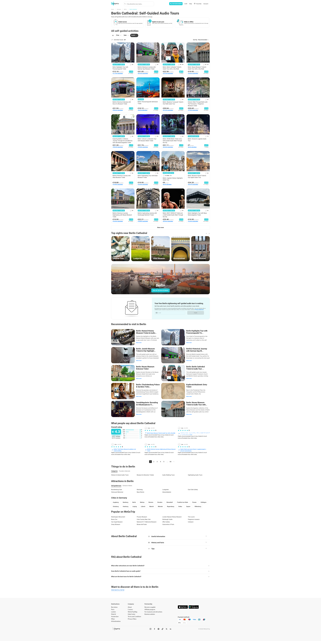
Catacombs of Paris (168, 524)
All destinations (116, 621)
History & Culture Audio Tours (119, 475)
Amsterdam (115, 616)
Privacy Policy (132, 619)
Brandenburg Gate (116, 489)
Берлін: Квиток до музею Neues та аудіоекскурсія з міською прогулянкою (193, 450)
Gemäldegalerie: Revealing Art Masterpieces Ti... (147, 403)
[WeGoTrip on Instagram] (150, 629)
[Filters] (113, 35)
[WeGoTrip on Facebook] (154, 629)
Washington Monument (118, 517)
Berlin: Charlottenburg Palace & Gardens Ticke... (148, 386)
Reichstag (140, 489)
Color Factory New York (143, 519)
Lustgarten (165, 489)
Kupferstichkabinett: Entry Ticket (196, 386)
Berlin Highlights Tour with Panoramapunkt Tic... (196, 332)
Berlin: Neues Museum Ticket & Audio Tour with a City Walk (161, 433)
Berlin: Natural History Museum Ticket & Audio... (146, 332)
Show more (139, 342)
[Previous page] (147, 461)
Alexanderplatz (166, 492)
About (130, 607)
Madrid (113, 614)
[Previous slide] (206, 233)
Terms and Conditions (134, 616)
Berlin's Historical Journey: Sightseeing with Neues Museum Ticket (161, 450)
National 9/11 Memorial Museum (146, 522)
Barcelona (114, 607)
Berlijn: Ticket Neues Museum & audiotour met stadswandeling (125, 450)
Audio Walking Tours (168, 475)
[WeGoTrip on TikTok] (162, 629)
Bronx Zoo (114, 519)
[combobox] (140, 4)
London (113, 612)
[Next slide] (209, 233)
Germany (119, 9)
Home (112, 9)
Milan (113, 619)
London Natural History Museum (172, 517)
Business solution (150, 614)
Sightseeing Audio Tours (195, 475)
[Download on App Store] (183, 607)
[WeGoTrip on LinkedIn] (170, 629)
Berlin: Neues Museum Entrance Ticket (145, 368)
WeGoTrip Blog (132, 612)
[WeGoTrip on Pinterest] (158, 629)
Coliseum (190, 522)
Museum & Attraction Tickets (145, 475)
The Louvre (191, 517)
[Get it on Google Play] (194, 607)
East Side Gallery (193, 489)
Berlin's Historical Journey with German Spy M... (196, 350)
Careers (130, 609)
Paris (112, 609)
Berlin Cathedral (133, 9)
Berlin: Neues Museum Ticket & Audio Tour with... (196, 403)
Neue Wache (140, 492)
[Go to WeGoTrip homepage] (116, 3)
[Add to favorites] (132, 44)
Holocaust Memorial (117, 492)
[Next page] (174, 461)
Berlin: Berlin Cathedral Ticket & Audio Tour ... (195, 368)
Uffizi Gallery (166, 522)
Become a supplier (150, 607)
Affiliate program (150, 609)
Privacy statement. (199, 309)
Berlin (125, 9)
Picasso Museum (142, 517)
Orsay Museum (115, 524)
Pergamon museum (194, 519)
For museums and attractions (153, 612)
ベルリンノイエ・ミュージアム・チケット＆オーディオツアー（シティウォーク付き (195, 433)
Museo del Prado (142, 524)
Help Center (131, 614)
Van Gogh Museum (117, 522)
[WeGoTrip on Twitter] (166, 629)
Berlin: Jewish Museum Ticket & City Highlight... (145, 350)
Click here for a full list (117, 590)
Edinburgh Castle (167, 519)
